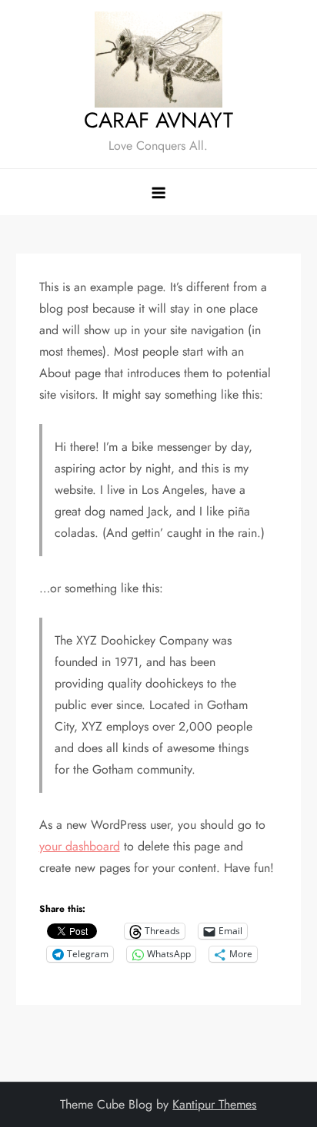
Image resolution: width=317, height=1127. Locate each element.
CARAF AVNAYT (158, 120)
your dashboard (79, 846)
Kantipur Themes (214, 1104)
